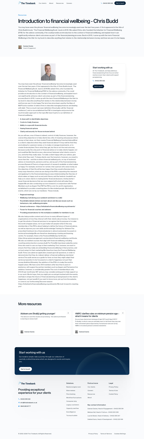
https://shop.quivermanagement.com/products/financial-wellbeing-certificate (47, 238)
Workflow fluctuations (73, 397)
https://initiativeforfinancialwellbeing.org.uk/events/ (55, 206)
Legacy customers (72, 405)
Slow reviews (70, 390)
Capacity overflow (72, 408)
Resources (60, 3)
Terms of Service (106, 434)
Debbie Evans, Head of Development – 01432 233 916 (105, 419)
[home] (26, 3)
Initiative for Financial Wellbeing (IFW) (32, 91)
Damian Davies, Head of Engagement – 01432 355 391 (106, 408)
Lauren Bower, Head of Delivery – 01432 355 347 (104, 416)
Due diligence (71, 412)
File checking (70, 394)
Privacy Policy (113, 387)
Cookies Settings (120, 434)
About (51, 3)
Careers (69, 3)
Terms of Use (113, 390)
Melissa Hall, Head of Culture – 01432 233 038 (103, 412)
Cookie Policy (113, 394)
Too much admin (71, 415)
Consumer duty (71, 401)
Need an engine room (73, 387)
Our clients (42, 3)
